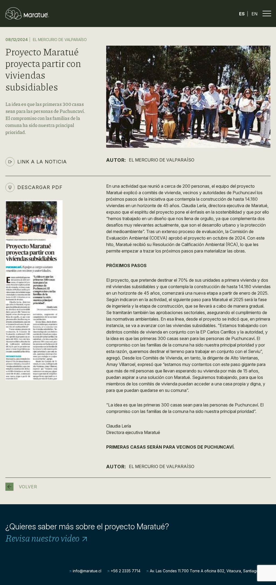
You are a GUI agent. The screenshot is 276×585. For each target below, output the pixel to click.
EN (254, 13)
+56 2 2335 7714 (125, 571)
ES (242, 13)
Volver (28, 486)
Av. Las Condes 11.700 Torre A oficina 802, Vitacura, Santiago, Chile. (210, 571)
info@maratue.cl (86, 571)
